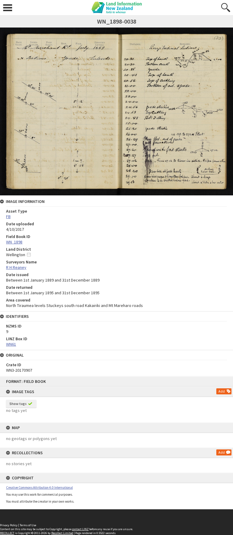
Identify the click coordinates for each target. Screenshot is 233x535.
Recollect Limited (62, 533)
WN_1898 (14, 242)
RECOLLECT (7, 533)
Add (221, 391)
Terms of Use (28, 525)
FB (8, 216)
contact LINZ (80, 529)
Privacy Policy (9, 525)
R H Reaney (16, 267)
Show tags (18, 403)
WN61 (11, 344)
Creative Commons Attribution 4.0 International (39, 487)
